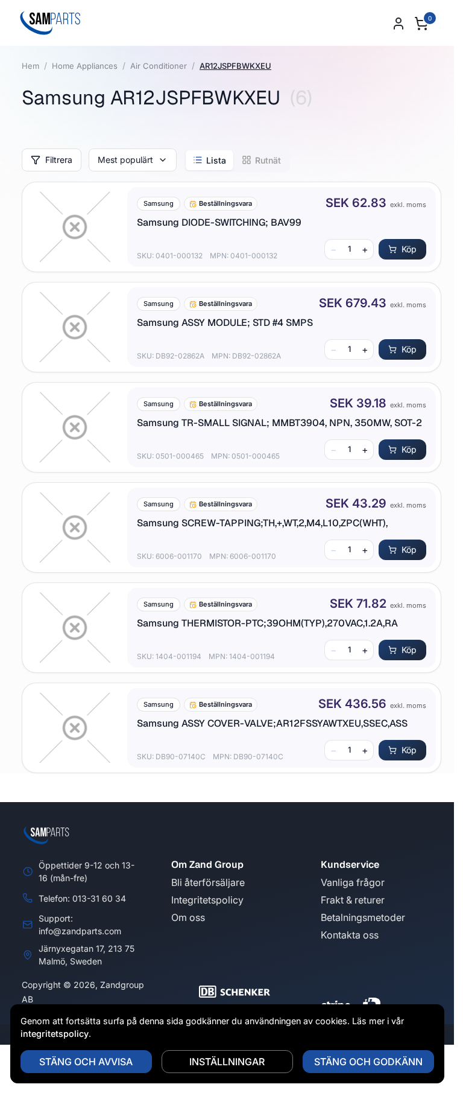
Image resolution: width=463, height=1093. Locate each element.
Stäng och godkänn (368, 1062)
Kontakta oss (350, 935)
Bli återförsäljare (208, 882)
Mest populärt (125, 160)
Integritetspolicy (207, 900)
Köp (409, 249)
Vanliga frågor (353, 882)
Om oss (188, 917)
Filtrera (58, 160)
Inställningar (227, 1062)
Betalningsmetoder (363, 917)
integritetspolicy (54, 1033)
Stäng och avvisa (86, 1062)
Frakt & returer (353, 900)
